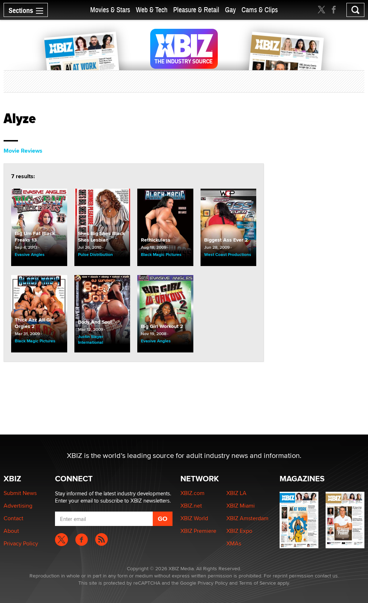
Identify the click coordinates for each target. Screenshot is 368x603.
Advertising (18, 505)
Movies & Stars (110, 9)
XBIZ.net (191, 505)
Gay (230, 9)
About (11, 531)
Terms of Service (257, 582)
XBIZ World (194, 518)
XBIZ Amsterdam (247, 518)
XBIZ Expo (239, 531)
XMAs (233, 543)
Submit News (20, 493)
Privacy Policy (21, 543)
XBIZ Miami (240, 505)
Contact (13, 518)
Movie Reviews (23, 151)
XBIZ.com (192, 493)
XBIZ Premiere (198, 531)
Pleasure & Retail (196, 9)
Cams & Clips (260, 9)
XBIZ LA (236, 493)
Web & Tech (151, 9)
